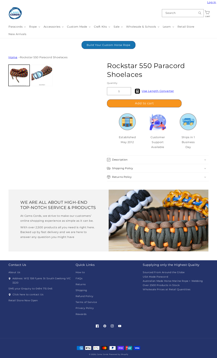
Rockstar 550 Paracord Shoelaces (44, 57)
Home (12, 57)
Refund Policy (84, 296)
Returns (81, 284)
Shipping (81, 290)
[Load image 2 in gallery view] (42, 75)
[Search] (200, 13)
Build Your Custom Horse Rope (108, 45)
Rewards (81, 314)
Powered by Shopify (118, 354)
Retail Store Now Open (23, 300)
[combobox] (183, 13)
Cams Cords (102, 354)
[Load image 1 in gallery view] (19, 75)
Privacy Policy (85, 308)
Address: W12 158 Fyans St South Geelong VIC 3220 (41, 280)
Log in (212, 2)
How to (80, 272)
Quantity (112, 83)
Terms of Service (86, 302)
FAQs (79, 278)
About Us (14, 272)
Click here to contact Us (28, 294)
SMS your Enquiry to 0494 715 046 (30, 288)
